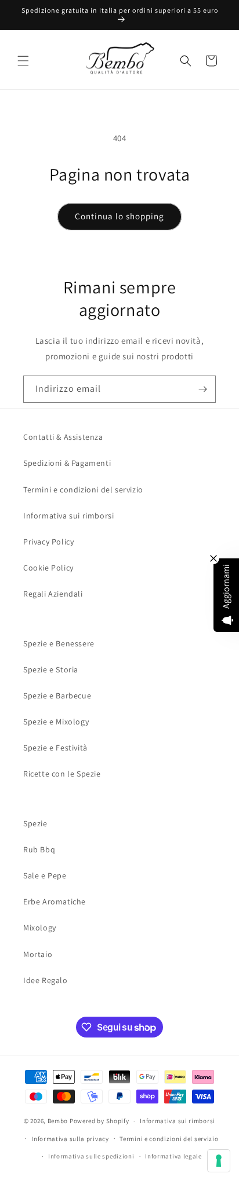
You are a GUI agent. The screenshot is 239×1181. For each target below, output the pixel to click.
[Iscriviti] (202, 389)
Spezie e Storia (50, 669)
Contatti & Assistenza (63, 437)
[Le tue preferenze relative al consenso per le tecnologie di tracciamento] (219, 1161)
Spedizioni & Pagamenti (67, 463)
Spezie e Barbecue (57, 695)
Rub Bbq (39, 849)
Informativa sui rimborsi (68, 515)
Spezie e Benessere (59, 643)
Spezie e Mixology (56, 721)
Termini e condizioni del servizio (83, 489)
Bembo (58, 1121)
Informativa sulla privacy (70, 1139)
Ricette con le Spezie (62, 773)
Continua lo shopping (119, 216)
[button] (23, 60)
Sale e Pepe (45, 875)
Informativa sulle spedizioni (91, 1156)
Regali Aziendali (53, 593)
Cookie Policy (48, 567)
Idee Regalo (45, 980)
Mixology (39, 927)
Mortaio (37, 954)
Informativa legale (173, 1156)
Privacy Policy (48, 541)
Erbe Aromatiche (54, 901)
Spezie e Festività (55, 747)
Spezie (35, 823)
